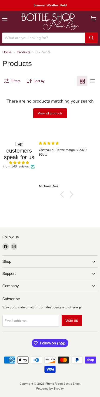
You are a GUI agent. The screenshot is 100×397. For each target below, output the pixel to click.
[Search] (91, 38)
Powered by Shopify (50, 389)
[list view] (92, 81)
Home (7, 52)
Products (23, 52)
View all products (50, 113)
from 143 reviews (16, 166)
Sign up (71, 320)
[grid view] (82, 81)
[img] (19, 163)
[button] (63, 194)
